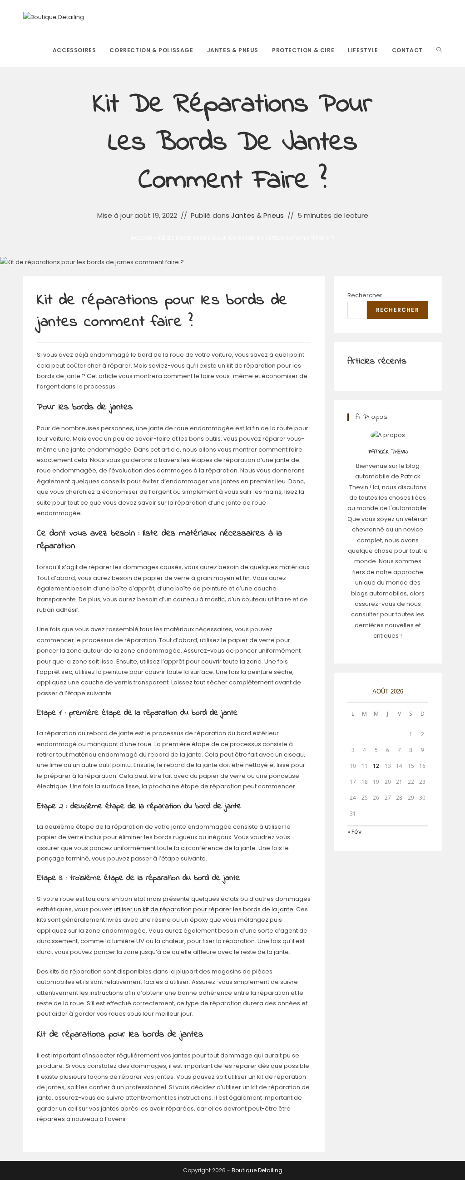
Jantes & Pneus (257, 215)
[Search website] (439, 50)
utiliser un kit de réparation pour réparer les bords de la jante (203, 909)
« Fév (354, 831)
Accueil (142, 237)
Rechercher (364, 295)
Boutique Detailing (257, 1170)
